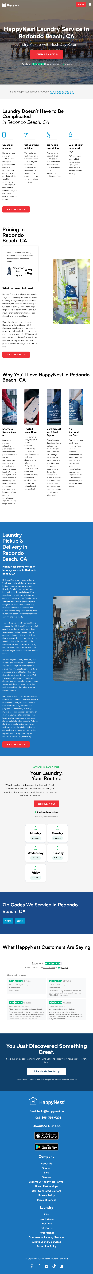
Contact (46, 1168)
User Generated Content (46, 1190)
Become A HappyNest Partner (46, 1181)
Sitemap (64, 1258)
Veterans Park (8, 601)
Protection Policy (46, 1246)
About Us (46, 1163)
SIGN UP (81, 4)
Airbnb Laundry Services (46, 1241)
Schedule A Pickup (46, 54)
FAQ (46, 1214)
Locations (46, 1223)
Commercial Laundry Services (46, 1237)
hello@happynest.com (51, 1111)
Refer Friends (46, 1232)
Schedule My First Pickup (46, 1071)
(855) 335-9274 (51, 1117)
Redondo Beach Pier (25, 592)
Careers (46, 1177)
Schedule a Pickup (46, 804)
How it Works (46, 1219)
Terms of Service (46, 1199)
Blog (46, 1172)
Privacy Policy (46, 1195)
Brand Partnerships (46, 1186)
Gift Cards (46, 1228)
